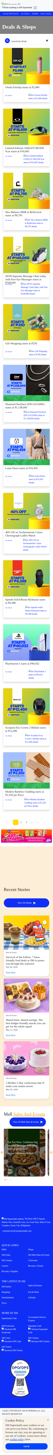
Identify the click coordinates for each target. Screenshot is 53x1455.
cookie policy (17, 1439)
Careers (5, 1266)
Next (51, 1152)
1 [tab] (5, 1180)
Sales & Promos (35, 1285)
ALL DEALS (25, 14)
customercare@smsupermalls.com (16, 1231)
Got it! (26, 1446)
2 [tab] (8, 1180)
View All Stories (25, 903)
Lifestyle (32, 1297)
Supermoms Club (9, 1318)
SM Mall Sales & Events (38, 1255)
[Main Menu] (35, 7)
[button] (17, 7)
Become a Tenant (35, 1266)
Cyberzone (33, 1260)
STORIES (35, 14)
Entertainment (8, 1297)
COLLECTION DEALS (11, 14)
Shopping (6, 1292)
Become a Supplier (10, 1271)
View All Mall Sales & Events (26, 1122)
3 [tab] (10, 1180)
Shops (30, 1249)
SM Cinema (7, 1260)
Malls (4, 1249)
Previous (1, 1152)
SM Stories (6, 1286)
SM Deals (6, 1255)
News (4, 1303)
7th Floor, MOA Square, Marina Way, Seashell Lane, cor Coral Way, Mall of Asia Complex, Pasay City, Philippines (26, 1222)
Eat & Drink (33, 1292)
